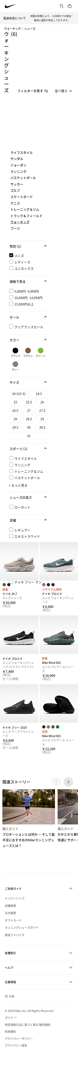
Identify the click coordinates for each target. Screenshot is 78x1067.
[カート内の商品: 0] (69, 6)
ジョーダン (18, 165)
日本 (11, 996)
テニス (15, 203)
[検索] (61, 6)
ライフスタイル (21, 152)
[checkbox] (28, 255)
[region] (39, 371)
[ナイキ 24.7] (19, 561)
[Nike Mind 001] (59, 703)
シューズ (29, 28)
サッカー (16, 184)
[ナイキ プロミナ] (59, 561)
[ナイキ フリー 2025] (19, 703)
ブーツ (15, 228)
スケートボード (21, 197)
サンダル (16, 159)
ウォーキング (12, 28)
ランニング (18, 171)
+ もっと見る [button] (18, 485)
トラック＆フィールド (26, 216)
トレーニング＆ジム (24, 209)
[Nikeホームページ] (11, 6)
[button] (29, 246)
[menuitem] (11, 1017)
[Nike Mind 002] (59, 634)
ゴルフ (15, 190)
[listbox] (63, 91)
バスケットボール (23, 178)
